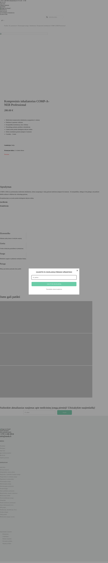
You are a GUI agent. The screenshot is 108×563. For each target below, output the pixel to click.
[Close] (77, 270)
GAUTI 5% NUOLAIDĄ (54, 284)
